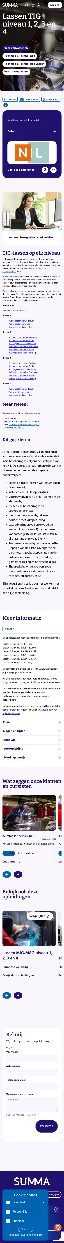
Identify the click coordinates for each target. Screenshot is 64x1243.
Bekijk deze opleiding (16, 975)
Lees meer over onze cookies (25, 1235)
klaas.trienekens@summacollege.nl (24, 425)
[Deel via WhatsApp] (45, 170)
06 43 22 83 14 (17, 428)
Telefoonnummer (16, 1080)
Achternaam (13, 1066)
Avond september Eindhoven (21, 321)
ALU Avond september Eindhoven (23, 338)
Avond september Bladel (19, 324)
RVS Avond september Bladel (21, 350)
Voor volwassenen (16, 48)
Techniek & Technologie (19, 56)
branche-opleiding (16, 71)
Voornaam (12, 1052)
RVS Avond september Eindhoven (23, 347)
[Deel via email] (53, 170)
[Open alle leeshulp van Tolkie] (5, 105)
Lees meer (9, 861)
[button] (44, 1202)
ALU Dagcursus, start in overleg (22, 344)
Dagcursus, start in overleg (20, 327)
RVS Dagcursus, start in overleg (22, 353)
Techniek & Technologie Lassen (24, 64)
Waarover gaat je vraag (19, 1094)
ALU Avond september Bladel (21, 341)
